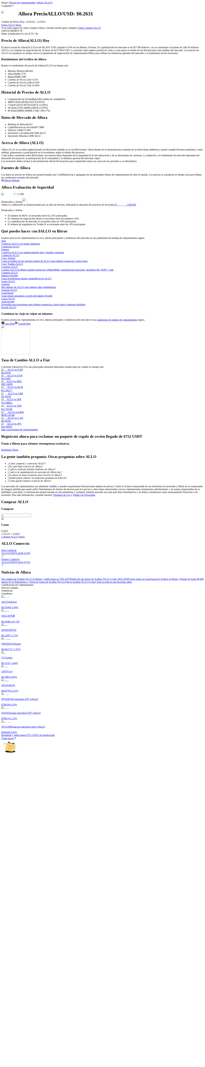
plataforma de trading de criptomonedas (117, 319)
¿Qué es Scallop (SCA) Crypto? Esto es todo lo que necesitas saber (98, 582)
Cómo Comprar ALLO (89, 28)
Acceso (5, 918)
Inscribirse (13, 919)
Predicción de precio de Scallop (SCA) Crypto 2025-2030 (99, 579)
